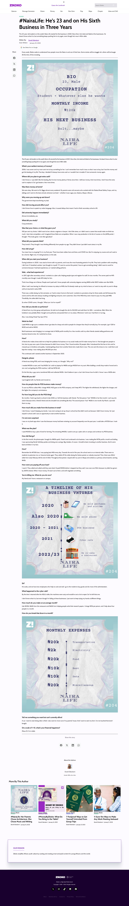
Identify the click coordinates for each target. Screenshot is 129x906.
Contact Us (62, 896)
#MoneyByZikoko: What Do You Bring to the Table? (50, 818)
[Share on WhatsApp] (14, 75)
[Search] (113, 5)
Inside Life (69, 814)
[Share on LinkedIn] (14, 69)
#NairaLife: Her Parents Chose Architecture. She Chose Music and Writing (21, 819)
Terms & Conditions (80, 896)
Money (21, 16)
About (45, 896)
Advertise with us (53, 896)
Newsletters (42, 814)
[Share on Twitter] (14, 63)
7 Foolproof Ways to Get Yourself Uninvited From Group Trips (76, 819)
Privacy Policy (70, 896)
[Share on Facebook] (14, 58)
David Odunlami (33, 40)
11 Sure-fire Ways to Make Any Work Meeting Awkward (106, 818)
